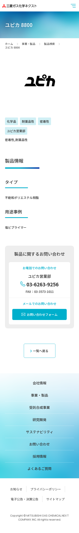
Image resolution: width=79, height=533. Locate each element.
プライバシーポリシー (45, 489)
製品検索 (49, 44)
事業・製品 (28, 44)
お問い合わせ (39, 443)
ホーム (9, 44)
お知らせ (16, 489)
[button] (73, 5)
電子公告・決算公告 (24, 499)
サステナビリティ (39, 431)
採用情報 (39, 456)
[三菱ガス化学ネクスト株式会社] (19, 5)
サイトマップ (55, 499)
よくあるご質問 (39, 468)
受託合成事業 (39, 407)
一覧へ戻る (40, 350)
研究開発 (39, 419)
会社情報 (39, 382)
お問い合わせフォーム (42, 314)
